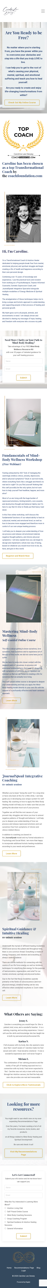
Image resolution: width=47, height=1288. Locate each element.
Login (23, 1271)
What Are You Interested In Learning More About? (21, 1203)
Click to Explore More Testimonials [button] (24, 1085)
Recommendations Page (24, 1268)
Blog (38, 1268)
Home (9, 1268)
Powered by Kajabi (23, 1282)
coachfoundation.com (25, 175)
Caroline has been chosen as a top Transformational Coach (23, 167)
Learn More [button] (11, 700)
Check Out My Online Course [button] (22, 102)
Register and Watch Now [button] (18, 556)
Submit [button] (23, 377)
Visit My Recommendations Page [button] (23, 1153)
